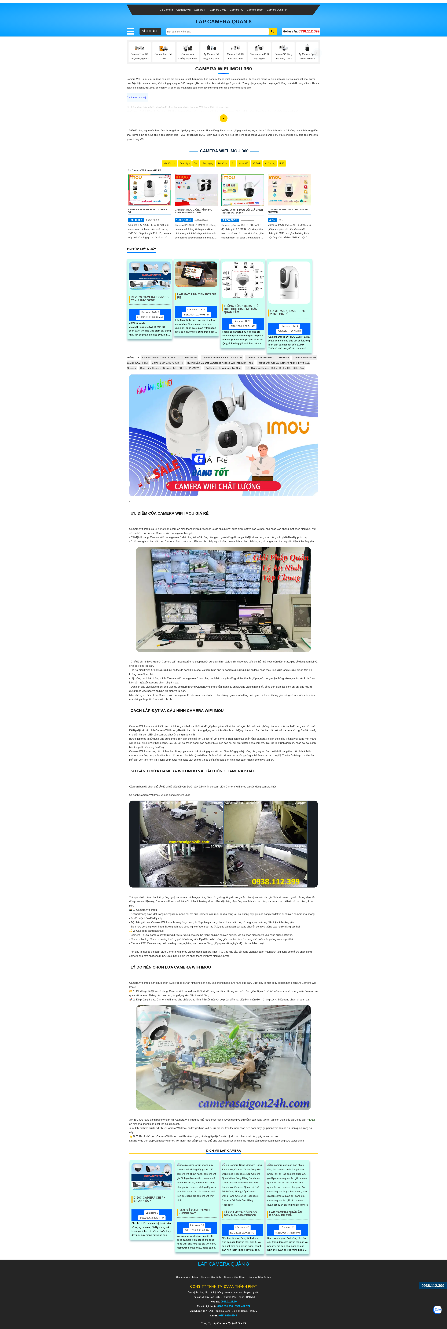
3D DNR (256, 163)
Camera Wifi (183, 9)
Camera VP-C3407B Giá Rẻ (167, 362)
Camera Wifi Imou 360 (223, 68)
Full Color (223, 163)
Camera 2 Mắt (218, 9)
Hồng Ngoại (208, 163)
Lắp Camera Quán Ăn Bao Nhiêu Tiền (285, 1214)
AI (233, 163)
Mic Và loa (169, 163)
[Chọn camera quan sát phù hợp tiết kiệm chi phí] (317, 53)
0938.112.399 (433, 1285)
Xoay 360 (243, 163)
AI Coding (270, 163)
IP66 (281, 163)
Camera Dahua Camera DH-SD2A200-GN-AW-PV (169, 357)
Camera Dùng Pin (277, 9)
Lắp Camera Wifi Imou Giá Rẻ (144, 170)
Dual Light (185, 163)
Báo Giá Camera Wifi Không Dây (194, 1212)
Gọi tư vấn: (301, 31)
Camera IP (200, 9)
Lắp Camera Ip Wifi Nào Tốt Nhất (222, 368)
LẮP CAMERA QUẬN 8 (224, 21)
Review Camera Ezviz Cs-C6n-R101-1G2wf (150, 299)
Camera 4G (236, 9)
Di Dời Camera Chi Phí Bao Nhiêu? (149, 1199)
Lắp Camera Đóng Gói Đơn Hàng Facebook (240, 1214)
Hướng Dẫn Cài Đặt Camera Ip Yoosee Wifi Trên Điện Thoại (220, 362)
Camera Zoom (255, 9)
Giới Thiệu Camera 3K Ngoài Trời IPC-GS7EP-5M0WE (170, 368)
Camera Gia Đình (211, 1277)
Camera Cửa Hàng (234, 1277)
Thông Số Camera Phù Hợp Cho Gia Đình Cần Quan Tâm (241, 307)
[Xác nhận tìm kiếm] (273, 31)
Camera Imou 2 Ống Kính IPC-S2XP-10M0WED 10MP (194, 211)
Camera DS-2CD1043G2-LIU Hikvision (267, 357)
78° (195, 163)
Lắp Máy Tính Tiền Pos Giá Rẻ (197, 296)
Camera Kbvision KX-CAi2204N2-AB (222, 357)
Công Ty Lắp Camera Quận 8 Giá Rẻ (223, 1323)
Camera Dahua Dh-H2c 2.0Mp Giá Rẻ (287, 313)
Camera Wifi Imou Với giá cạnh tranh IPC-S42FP (242, 211)
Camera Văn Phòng (187, 1277)
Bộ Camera (166, 9)
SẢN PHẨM (149, 31)
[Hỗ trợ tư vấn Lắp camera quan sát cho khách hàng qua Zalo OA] (437, 1309)
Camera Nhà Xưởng (260, 1277)
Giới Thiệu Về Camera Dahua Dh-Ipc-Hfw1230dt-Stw (275, 368)
